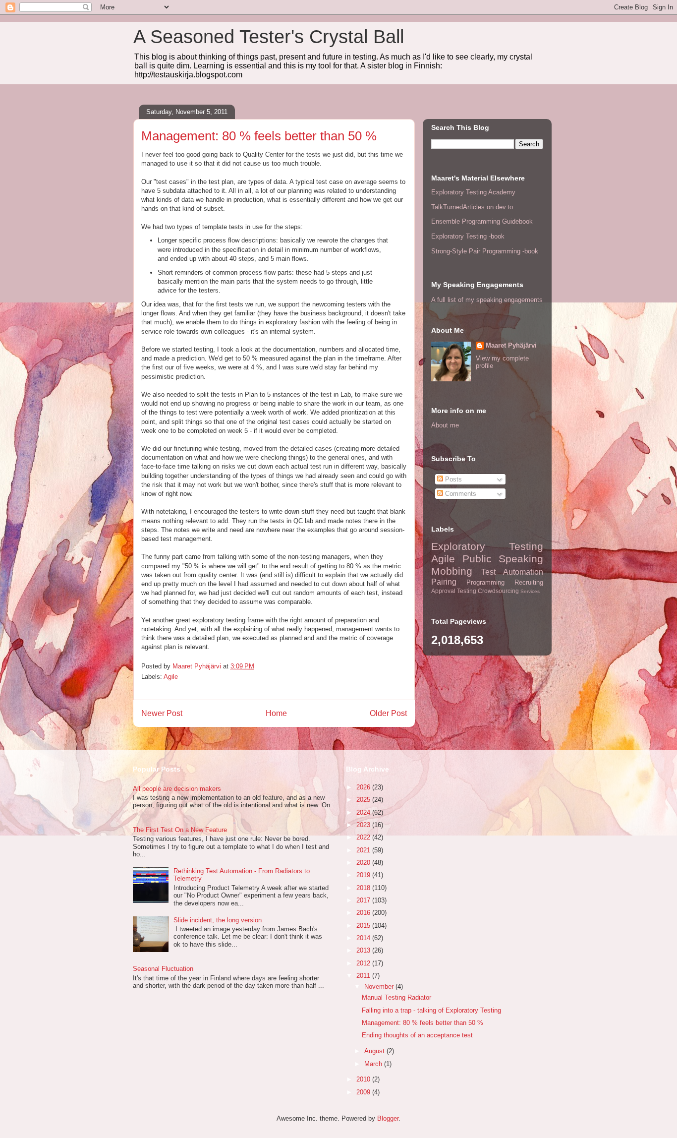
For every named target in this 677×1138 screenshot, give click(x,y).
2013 (364, 950)
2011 (364, 975)
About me (445, 425)
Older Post (388, 713)
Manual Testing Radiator (396, 997)
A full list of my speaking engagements (487, 299)
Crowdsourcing (498, 591)
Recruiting (528, 582)
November (379, 986)
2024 (364, 812)
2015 (364, 925)
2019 (364, 875)
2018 (364, 888)
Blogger (387, 1118)
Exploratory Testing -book (468, 236)
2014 (364, 938)
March (374, 1064)
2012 (364, 963)
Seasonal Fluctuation (163, 968)
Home (276, 713)
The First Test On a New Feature (180, 830)
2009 (364, 1092)
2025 (364, 799)
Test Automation (512, 572)
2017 (364, 900)
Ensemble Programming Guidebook (482, 221)
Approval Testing (453, 591)
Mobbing (451, 571)
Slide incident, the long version (217, 920)
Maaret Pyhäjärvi (511, 345)
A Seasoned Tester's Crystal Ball (268, 36)
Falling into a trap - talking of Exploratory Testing (431, 1010)
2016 (364, 912)
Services (530, 591)
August (375, 1051)
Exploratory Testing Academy (473, 192)
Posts (452, 479)
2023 (364, 825)
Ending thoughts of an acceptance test (417, 1035)
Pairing (443, 582)
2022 (364, 837)
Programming (485, 582)
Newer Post (161, 713)
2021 (364, 850)
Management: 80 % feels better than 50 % (422, 1022)
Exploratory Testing (487, 546)
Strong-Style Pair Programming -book (484, 251)
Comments (459, 493)
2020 (364, 862)
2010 (364, 1079)
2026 (364, 787)
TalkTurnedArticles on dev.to (472, 207)
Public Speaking (503, 558)
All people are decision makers (177, 788)
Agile (171, 676)
